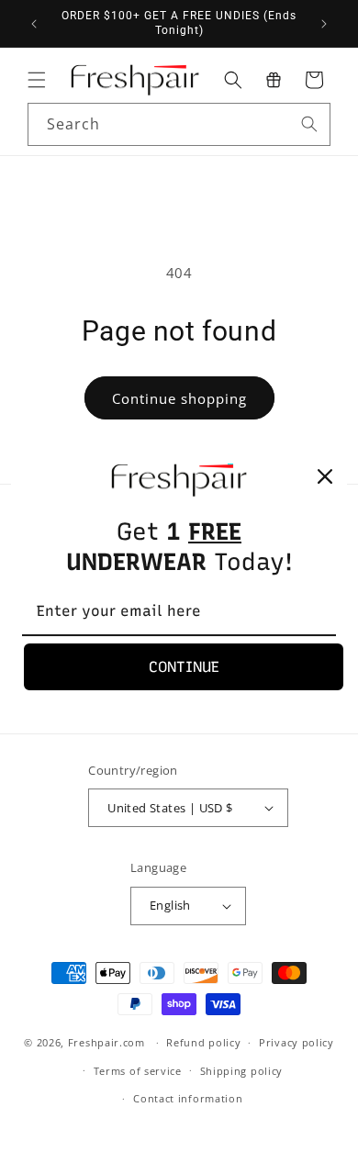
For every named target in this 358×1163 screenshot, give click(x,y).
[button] (37, 80)
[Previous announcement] (34, 24)
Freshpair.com (106, 1042)
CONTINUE (184, 667)
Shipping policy (242, 1071)
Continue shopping (179, 398)
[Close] (325, 476)
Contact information (187, 1098)
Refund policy (203, 1042)
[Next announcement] (324, 24)
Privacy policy (296, 1042)
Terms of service (138, 1071)
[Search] (309, 124)
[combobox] (179, 124)
